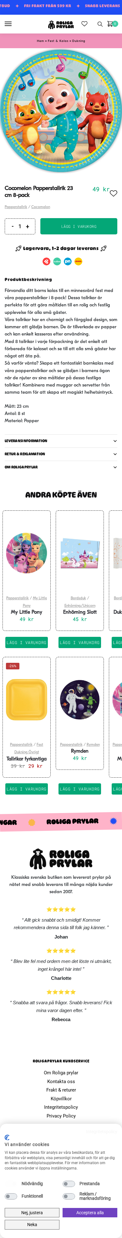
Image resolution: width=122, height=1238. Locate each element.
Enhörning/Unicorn (79, 606)
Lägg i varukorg (79, 226)
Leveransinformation (26, 440)
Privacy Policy (61, 1116)
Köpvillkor (61, 1099)
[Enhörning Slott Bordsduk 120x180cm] (80, 553)
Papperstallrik (16, 207)
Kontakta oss (61, 1081)
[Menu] (14, 24)
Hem (40, 41)
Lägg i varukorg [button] (27, 642)
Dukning (78, 41)
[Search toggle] (100, 24)
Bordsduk (78, 598)
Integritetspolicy (61, 1107)
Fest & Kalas (58, 41)
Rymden (93, 745)
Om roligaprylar (21, 467)
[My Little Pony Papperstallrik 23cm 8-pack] (26, 553)
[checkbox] (11, 1184)
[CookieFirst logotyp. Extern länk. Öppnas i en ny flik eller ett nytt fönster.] (7, 1137)
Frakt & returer (61, 1090)
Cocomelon (40, 207)
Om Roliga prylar (61, 1073)
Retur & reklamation (25, 454)
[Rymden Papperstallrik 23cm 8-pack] (80, 699)
